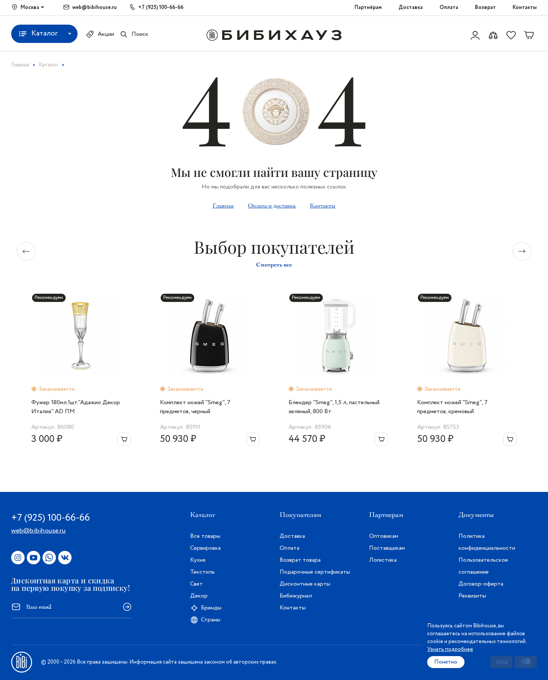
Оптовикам (383, 536)
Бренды (211, 607)
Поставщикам (387, 548)
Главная (223, 205)
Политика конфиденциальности (487, 542)
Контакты (525, 7)
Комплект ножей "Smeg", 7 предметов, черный (195, 407)
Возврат (485, 7)
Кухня (197, 560)
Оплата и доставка (272, 205)
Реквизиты (472, 596)
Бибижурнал (296, 596)
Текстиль (202, 572)
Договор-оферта (481, 584)
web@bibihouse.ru (94, 7)
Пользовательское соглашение (483, 566)
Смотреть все (274, 264)
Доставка (411, 7)
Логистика (383, 560)
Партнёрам (368, 7)
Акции (106, 34)
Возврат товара (300, 560)
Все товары (205, 536)
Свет (196, 584)
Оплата (449, 7)
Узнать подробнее (450, 649)
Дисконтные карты (305, 584)
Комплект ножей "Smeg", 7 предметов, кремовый (452, 407)
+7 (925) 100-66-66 (160, 7)
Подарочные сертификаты (315, 572)
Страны (210, 619)
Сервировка (205, 548)
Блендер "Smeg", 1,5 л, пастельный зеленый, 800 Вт (334, 407)
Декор (199, 596)
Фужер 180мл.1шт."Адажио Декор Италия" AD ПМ (75, 407)
